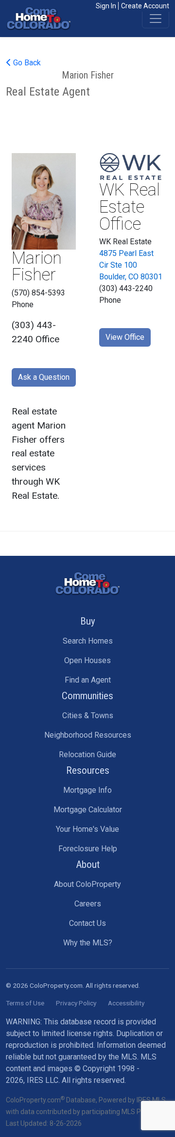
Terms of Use (25, 1003)
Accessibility (126, 1003)
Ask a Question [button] (44, 377)
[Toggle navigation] (155, 18)
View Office (124, 337)
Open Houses (87, 660)
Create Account (145, 6)
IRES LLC (42, 1080)
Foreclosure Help (87, 848)
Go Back (26, 62)
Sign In (106, 6)
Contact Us (87, 923)
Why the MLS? (87, 942)
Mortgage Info (87, 790)
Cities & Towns (87, 715)
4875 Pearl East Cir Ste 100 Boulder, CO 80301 (130, 265)
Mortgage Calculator (87, 809)
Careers (87, 903)
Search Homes (88, 641)
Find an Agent (88, 680)
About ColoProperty (87, 884)
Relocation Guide (87, 754)
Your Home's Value (87, 829)
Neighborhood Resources (87, 735)
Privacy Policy (76, 1003)
